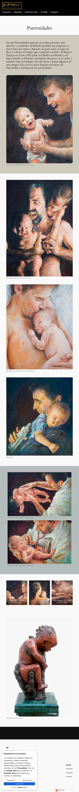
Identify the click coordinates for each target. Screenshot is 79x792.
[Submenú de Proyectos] (11, 12)
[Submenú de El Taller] (48, 12)
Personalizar (11, 780)
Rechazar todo (27, 780)
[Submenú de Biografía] (22, 12)
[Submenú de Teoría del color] (38, 12)
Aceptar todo (19, 784)
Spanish (61, 790)
